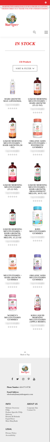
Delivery (9, 414)
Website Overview (12, 408)
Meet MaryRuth (12, 421)
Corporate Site (32, 408)
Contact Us (31, 410)
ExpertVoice (10, 419)
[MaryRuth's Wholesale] (11, 20)
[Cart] (40, 32)
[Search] (34, 32)
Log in (8, 105)
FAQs (8, 410)
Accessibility (10, 435)
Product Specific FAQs (14, 412)
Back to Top (25, 355)
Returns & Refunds (13, 416)
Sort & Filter (23, 68)
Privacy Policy (11, 433)
